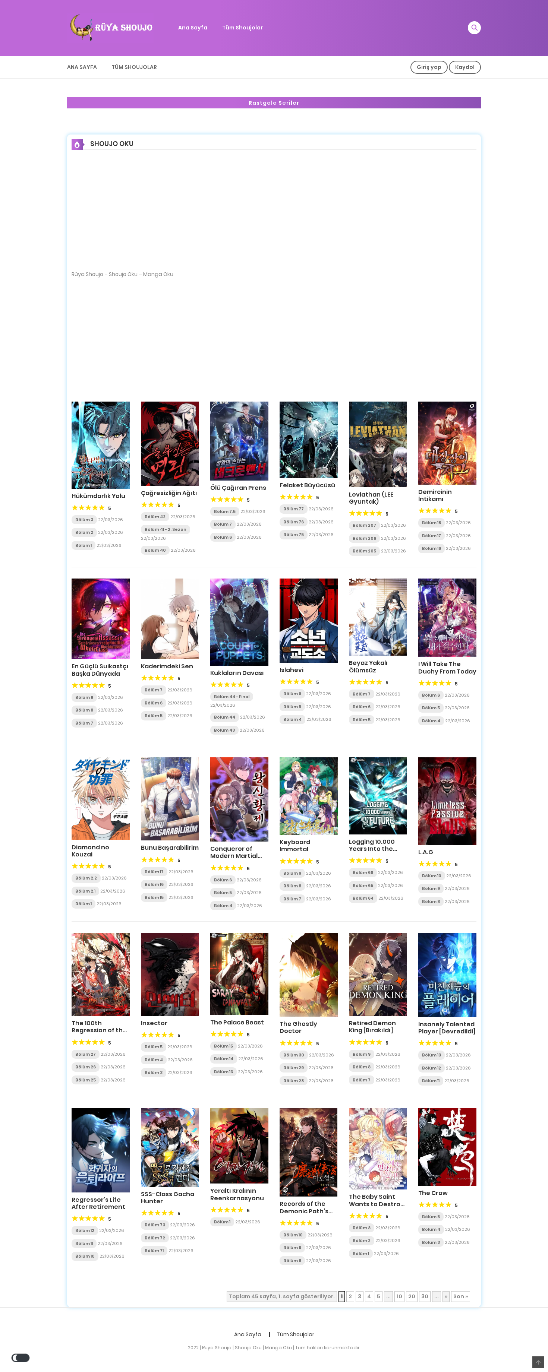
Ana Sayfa (192, 27)
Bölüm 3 (84, 520)
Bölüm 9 (84, 697)
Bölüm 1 (83, 545)
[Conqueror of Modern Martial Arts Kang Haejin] (239, 799)
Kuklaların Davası (237, 673)
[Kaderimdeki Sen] (170, 618)
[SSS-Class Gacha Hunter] (170, 1147)
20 (411, 1296)
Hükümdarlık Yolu (98, 496)
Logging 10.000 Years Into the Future (372, 848)
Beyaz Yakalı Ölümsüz (368, 666)
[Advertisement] (274, 215)
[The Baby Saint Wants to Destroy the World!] (378, 1148)
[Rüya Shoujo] (110, 27)
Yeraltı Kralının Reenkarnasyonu (237, 1194)
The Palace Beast (237, 1022)
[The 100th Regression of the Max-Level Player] (101, 974)
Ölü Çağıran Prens (238, 488)
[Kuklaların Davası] (239, 621)
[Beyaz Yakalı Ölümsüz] (378, 616)
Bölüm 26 (85, 1067)
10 (399, 1296)
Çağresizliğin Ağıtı (169, 493)
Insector (154, 1023)
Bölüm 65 (363, 885)
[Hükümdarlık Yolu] (101, 444)
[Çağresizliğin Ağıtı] (170, 443)
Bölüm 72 (155, 1238)
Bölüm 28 (293, 1081)
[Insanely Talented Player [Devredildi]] (447, 974)
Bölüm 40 (155, 550)
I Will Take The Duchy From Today (447, 667)
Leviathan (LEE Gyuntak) (371, 498)
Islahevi (291, 670)
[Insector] (170, 974)
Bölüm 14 (223, 1059)
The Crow (433, 1193)
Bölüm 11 (431, 1081)
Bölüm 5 (154, 716)
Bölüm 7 (223, 524)
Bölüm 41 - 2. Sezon (165, 529)
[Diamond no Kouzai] (101, 798)
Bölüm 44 (224, 717)
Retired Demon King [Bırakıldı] (372, 1026)
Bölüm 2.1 (85, 891)
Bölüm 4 (292, 719)
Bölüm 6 (223, 537)
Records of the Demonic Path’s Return (304, 1211)
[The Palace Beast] (239, 973)
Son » (460, 1296)
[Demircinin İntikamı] (447, 442)
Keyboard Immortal (295, 845)
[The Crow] (447, 1146)
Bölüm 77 (293, 509)
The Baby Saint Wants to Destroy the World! (376, 1203)
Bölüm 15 (154, 897)
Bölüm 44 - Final (231, 697)
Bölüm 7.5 (225, 511)
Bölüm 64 (363, 898)
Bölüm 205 (364, 551)
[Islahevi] (309, 620)
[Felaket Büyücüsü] (309, 439)
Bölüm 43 (224, 730)
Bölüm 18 (431, 523)
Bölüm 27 (85, 1054)
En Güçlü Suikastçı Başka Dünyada (100, 670)
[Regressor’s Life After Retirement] (101, 1150)
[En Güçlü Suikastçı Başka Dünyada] (101, 618)
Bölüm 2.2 (86, 878)
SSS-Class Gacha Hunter (167, 1197)
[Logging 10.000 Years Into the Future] (378, 795)
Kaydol (465, 67)
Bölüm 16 (431, 548)
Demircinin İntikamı (435, 495)
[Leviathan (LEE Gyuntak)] (378, 443)
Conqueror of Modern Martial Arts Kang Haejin (235, 856)
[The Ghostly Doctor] (309, 974)
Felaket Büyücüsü (307, 485)
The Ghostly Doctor (298, 1027)
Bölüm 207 (364, 525)
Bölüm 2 (84, 532)
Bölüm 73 (155, 1225)
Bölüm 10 (431, 876)
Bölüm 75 (293, 535)
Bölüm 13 (223, 1072)
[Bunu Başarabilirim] (170, 798)
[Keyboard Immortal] (309, 795)
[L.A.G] (447, 800)
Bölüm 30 (293, 1055)
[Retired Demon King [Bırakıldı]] (378, 973)
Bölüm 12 (431, 1068)
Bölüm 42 (155, 517)
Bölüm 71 (154, 1251)
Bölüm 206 (364, 538)
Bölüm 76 (293, 522)
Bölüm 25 (85, 1080)
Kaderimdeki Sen (167, 666)
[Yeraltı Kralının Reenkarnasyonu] (239, 1145)
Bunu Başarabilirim (170, 847)
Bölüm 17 (431, 536)
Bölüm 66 (363, 872)
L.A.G (425, 852)
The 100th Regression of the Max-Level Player (99, 1030)
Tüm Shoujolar (242, 27)
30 (424, 1296)
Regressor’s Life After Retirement (98, 1203)
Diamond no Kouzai (90, 851)
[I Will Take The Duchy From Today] (447, 617)
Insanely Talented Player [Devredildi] (447, 1028)
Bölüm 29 (293, 1068)
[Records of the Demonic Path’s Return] (308, 1152)
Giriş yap (429, 67)
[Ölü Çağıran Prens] (239, 440)
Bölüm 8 (84, 710)
